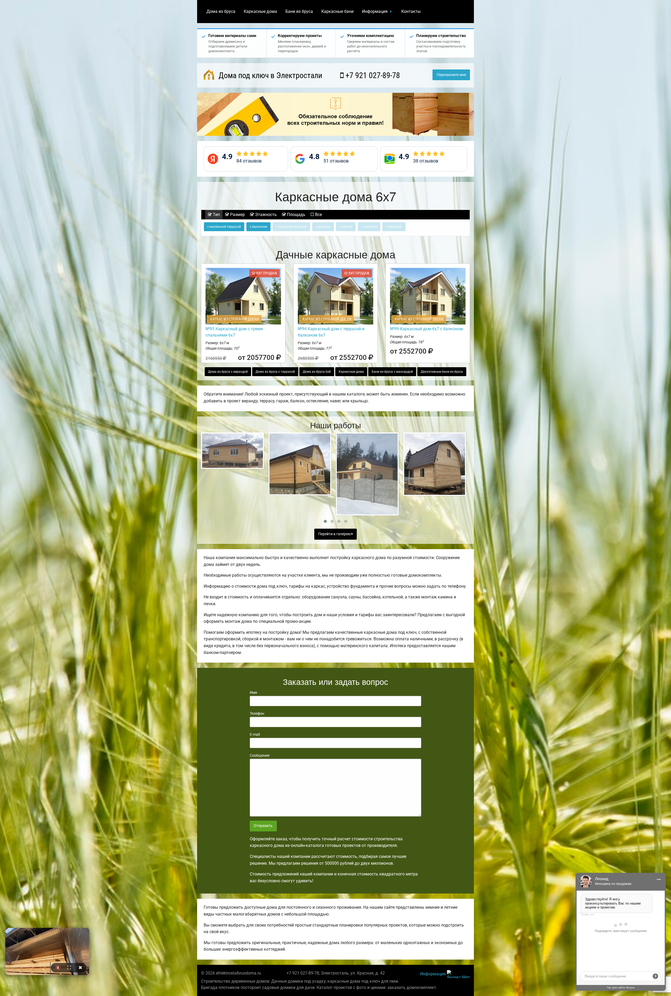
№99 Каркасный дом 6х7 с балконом (426, 328)
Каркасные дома (260, 11)
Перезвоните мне (451, 75)
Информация (375, 11)
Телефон (257, 713)
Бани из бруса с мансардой (392, 372)
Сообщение (259, 755)
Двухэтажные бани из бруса (442, 372)
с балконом (258, 227)
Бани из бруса (299, 11)
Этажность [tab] (265, 214)
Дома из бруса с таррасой (275, 372)
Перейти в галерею (334, 534)
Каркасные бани (337, 11)
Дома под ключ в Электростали (269, 75)
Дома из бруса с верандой (228, 372)
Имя (253, 692)
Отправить (263, 826)
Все (318, 214)
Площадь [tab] (295, 214)
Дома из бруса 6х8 (317, 372)
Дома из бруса (221, 11)
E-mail (255, 734)
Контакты (411, 11)
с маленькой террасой (224, 227)
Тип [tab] (216, 214)
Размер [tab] (237, 214)
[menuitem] (221, 12)
